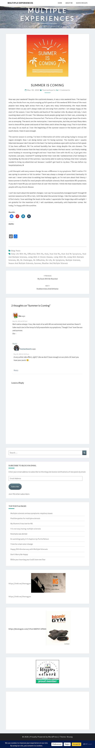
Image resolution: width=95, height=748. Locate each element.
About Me (69, 3)
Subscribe (15, 486)
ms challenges (26, 260)
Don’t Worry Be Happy (19, 554)
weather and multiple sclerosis (55, 263)
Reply (15, 343)
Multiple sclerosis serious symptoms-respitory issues (31, 513)
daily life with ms (18, 254)
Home (60, 3)
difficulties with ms (35, 254)
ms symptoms (58, 260)
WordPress (53, 737)
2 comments (64, 90)
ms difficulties (39, 260)
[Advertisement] (47, 710)
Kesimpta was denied (18, 534)
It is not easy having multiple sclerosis (25, 529)
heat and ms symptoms (71, 254)
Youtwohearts (48, 90)
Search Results (81, 3)
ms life (49, 260)
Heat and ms (55, 254)
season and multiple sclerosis (21, 263)
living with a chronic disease (40, 257)
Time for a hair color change (21, 544)
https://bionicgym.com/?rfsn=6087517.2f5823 (27, 629)
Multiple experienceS (20, 2)
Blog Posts (15, 250)
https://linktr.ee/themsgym (20, 583)
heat (46, 254)
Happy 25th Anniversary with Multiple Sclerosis (29, 549)
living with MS (60, 257)
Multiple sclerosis (73, 260)
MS (18, 260)
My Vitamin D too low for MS (21, 523)
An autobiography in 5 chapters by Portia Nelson (29, 539)
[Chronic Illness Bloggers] (47, 672)
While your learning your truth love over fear (27, 559)
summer (37, 263)
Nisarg (70, 737)
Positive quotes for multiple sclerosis (25, 518)
